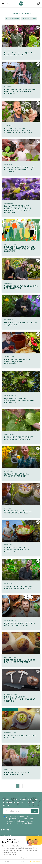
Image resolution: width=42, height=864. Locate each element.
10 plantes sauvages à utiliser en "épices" (16, 475)
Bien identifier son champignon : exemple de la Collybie (19, 699)
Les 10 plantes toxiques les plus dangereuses (19, 54)
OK (35, 811)
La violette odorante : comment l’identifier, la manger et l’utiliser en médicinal (17, 209)
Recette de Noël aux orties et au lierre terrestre (19, 661)
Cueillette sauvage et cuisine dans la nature (21, 287)
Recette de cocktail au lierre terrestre (17, 774)
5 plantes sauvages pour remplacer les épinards (18, 587)
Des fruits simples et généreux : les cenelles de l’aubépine (19, 400)
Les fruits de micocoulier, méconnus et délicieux (19, 438)
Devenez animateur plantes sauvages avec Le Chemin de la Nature (20, 249)
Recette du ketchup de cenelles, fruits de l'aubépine (17, 362)
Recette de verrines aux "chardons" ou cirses (18, 512)
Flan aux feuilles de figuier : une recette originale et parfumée (20, 92)
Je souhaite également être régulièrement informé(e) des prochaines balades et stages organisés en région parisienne (20, 819)
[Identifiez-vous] (31, 3)
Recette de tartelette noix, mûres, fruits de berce (20, 624)
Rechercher (30, 18)
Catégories (14, 18)
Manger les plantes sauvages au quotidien (21, 324)
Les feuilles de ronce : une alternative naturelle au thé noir (19, 169)
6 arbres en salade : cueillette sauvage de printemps (16, 550)
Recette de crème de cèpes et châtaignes (20, 737)
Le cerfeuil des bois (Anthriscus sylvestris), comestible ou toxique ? (18, 130)
